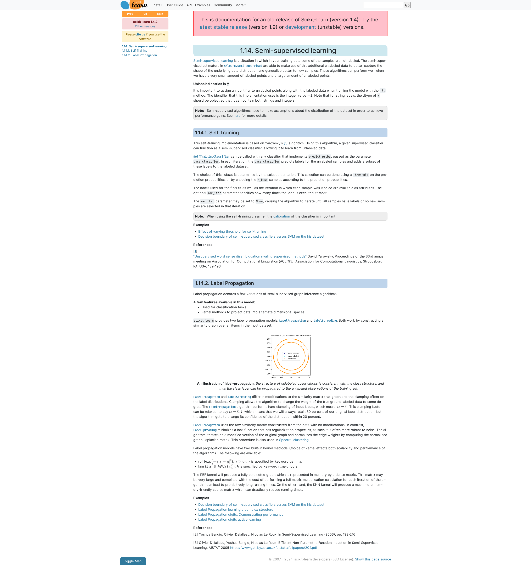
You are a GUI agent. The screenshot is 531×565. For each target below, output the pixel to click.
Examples (202, 5)
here (237, 115)
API (189, 5)
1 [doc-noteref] (286, 143)
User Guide (174, 5)
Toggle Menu (133, 561)
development (300, 27)
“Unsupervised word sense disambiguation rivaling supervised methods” (250, 256)
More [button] (239, 5)
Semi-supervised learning (213, 60)
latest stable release (223, 27)
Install (157, 5)
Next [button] (160, 13)
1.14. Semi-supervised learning (144, 46)
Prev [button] (130, 13)
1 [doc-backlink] (195, 251)
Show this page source (373, 559)
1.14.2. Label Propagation (139, 55)
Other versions (145, 26)
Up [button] (145, 13)
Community (223, 5)
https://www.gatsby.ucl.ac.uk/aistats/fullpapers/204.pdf (273, 548)
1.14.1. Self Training (134, 50)
